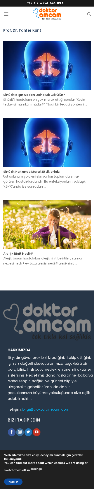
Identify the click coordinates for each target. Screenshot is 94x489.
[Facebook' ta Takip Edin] (12, 432)
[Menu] (6, 14)
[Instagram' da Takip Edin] (20, 432)
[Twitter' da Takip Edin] (28, 432)
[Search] (89, 14)
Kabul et (13, 482)
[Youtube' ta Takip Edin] (36, 432)
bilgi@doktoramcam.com (46, 409)
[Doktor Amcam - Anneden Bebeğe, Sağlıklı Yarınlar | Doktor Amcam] (47, 14)
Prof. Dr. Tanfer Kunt (22, 30)
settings (36, 469)
